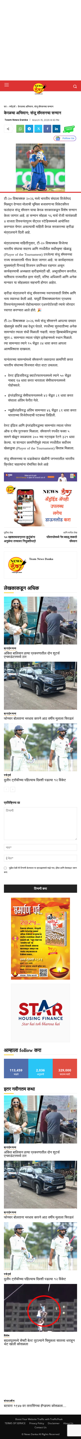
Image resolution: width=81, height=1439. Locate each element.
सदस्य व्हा (65, 1060)
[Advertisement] (40, 40)
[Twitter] (38, 129)
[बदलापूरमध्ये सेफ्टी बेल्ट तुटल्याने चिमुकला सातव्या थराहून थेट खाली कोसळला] (40, 1308)
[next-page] (12, 789)
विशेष (7, 1335)
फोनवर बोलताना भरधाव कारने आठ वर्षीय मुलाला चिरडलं (39, 718)
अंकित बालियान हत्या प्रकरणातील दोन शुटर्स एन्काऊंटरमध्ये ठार (32, 655)
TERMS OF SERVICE (15, 1423)
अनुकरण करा (40, 1060)
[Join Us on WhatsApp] (69, 129)
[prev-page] (6, 789)
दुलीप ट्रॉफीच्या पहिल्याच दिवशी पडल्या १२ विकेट (35, 780)
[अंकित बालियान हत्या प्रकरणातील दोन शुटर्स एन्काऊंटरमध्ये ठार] (40, 621)
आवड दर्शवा (16, 1060)
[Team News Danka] (17, 565)
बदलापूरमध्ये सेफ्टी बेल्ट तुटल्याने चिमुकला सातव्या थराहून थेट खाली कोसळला (39, 1342)
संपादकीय (9, 1400)
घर (5, 106)
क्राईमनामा (10, 648)
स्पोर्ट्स (12, 106)
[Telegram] (29, 129)
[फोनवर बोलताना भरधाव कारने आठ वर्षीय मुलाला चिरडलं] (40, 686)
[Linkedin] (56, 129)
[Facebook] (47, 129)
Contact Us (41, 1427)
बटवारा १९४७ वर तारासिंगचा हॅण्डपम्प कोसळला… (35, 1406)
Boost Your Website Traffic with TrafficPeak (39, 1419)
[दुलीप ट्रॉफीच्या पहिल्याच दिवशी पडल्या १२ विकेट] (40, 747)
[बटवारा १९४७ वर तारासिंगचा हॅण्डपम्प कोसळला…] (40, 1373)
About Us (68, 1423)
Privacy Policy (36, 1423)
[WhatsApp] (20, 129)
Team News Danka (16, 120)
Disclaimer (54, 1423)
